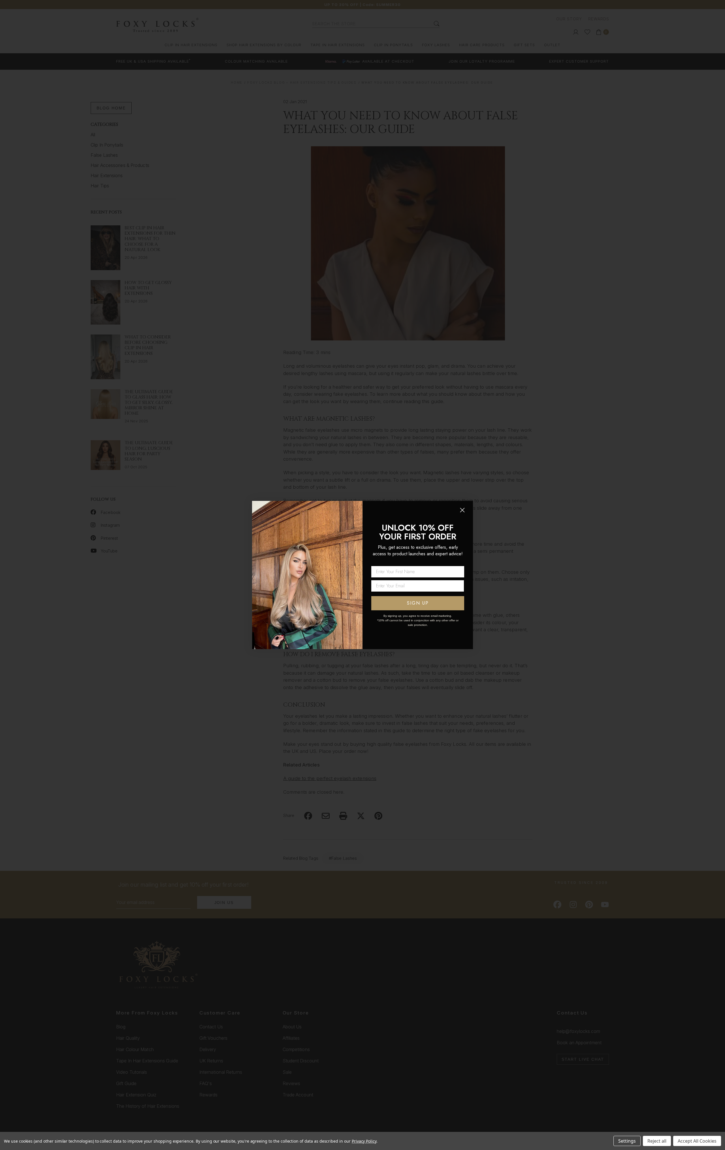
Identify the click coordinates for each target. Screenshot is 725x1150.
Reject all (656, 1141)
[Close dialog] (462, 510)
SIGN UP (418, 603)
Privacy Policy (364, 1141)
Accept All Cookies (697, 1141)
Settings (627, 1141)
